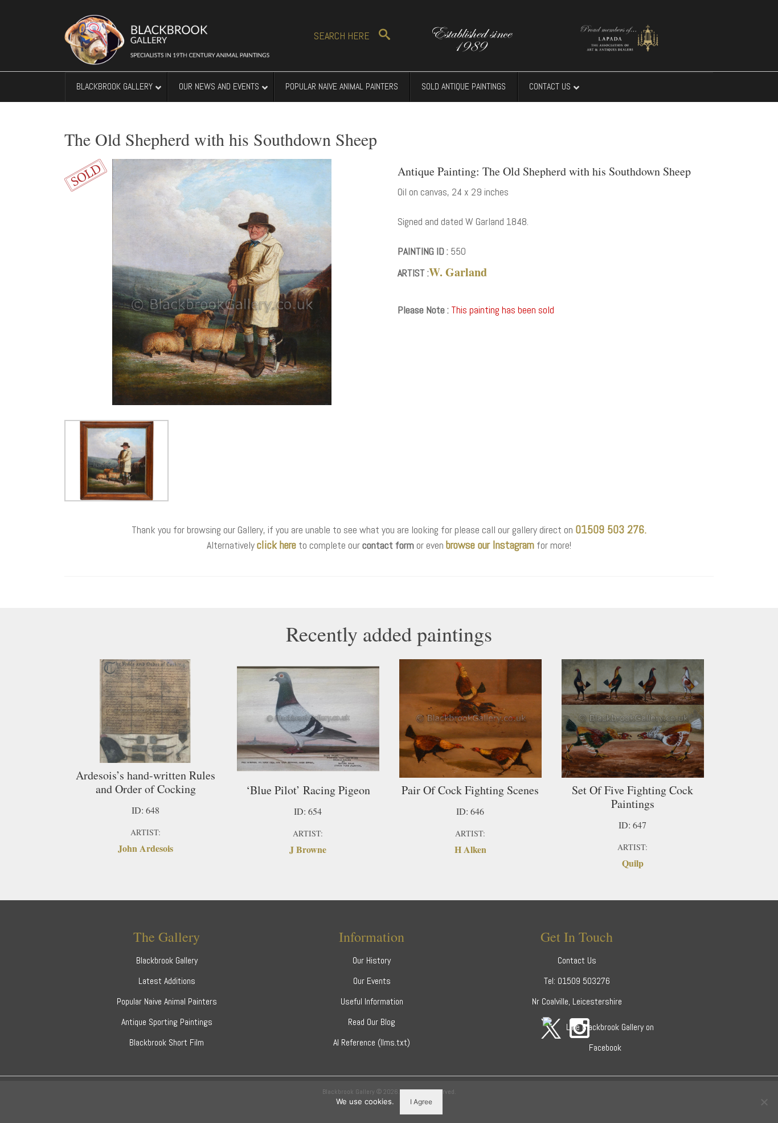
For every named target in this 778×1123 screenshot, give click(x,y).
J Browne (307, 849)
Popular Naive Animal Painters (167, 1001)
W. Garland (458, 272)
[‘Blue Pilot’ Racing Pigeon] (307, 718)
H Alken (470, 849)
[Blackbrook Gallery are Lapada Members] (614, 36)
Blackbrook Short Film (166, 1042)
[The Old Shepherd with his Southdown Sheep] (222, 280)
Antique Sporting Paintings (166, 1022)
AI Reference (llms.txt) (371, 1042)
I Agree (421, 1101)
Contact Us (577, 960)
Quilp (633, 862)
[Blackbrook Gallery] (166, 39)
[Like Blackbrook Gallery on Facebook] (605, 1037)
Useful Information (372, 1001)
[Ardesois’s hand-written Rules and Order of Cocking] (145, 711)
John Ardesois (145, 848)
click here (276, 544)
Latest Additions (166, 981)
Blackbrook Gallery (167, 960)
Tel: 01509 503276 (577, 981)
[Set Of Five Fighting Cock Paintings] (632, 718)
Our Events (372, 981)
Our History (372, 960)
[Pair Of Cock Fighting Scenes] (470, 718)
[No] (763, 1102)
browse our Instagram (490, 544)
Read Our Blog (371, 1022)
